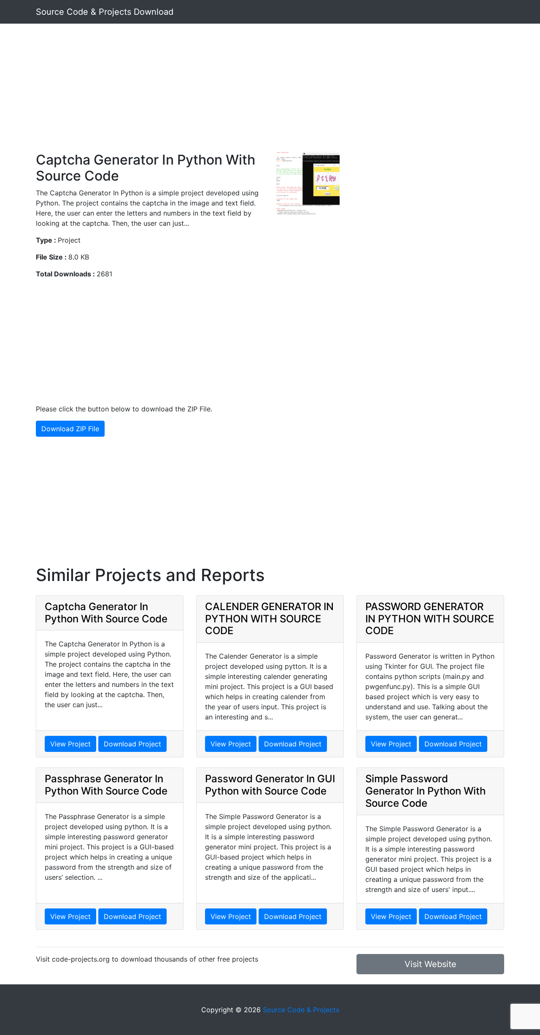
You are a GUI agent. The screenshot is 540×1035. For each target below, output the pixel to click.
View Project (70, 744)
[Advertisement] (270, 93)
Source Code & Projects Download (104, 12)
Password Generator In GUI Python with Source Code (270, 785)
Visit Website (430, 964)
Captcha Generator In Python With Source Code (106, 612)
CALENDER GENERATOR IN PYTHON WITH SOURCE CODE (269, 618)
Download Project (132, 744)
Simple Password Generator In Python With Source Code (425, 791)
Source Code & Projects (301, 1009)
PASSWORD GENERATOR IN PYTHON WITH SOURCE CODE (429, 618)
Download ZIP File (70, 428)
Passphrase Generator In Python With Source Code (106, 785)
